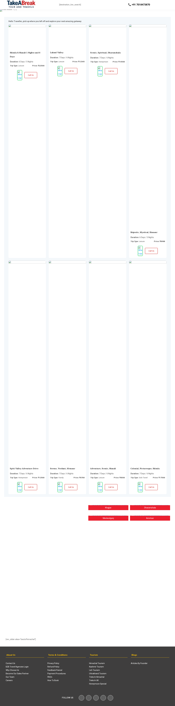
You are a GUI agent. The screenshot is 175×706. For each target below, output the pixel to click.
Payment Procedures (56, 673)
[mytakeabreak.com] (21, 4)
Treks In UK (94, 680)
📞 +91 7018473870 (139, 4)
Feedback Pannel (54, 670)
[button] (9, 567)
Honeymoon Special (97, 684)
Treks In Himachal (96, 677)
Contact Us (10, 663)
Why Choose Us (12, 670)
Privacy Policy (53, 663)
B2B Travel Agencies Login (17, 667)
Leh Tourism (94, 670)
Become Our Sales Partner (17, 673)
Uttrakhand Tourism (97, 673)
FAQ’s (49, 677)
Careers (9, 680)
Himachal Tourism (97, 663)
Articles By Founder (139, 663)
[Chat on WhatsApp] (19, 75)
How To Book (53, 680)
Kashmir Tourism (96, 667)
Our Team (10, 677)
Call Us (31, 75)
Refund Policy (53, 667)
